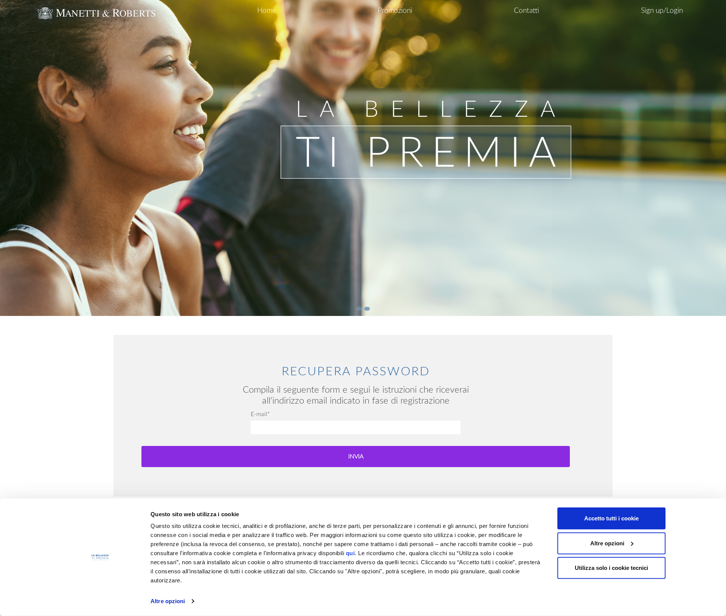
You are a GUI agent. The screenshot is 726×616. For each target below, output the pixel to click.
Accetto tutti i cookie (611, 518)
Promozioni (395, 10)
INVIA (355, 456)
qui (350, 553)
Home (266, 10)
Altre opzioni (167, 601)
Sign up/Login (662, 10)
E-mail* (260, 414)
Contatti (526, 10)
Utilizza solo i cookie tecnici (611, 568)
